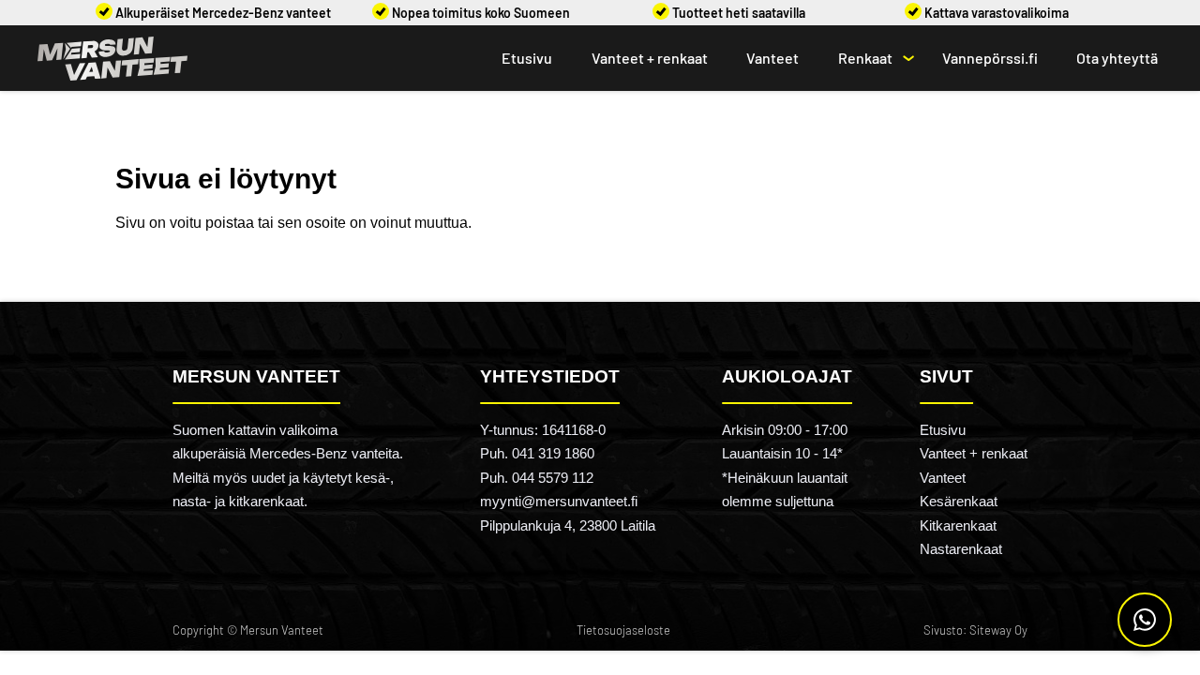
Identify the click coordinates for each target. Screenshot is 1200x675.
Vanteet (772, 58)
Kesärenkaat (959, 501)
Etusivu (527, 58)
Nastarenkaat (961, 549)
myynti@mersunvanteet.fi (559, 501)
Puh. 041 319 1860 (537, 453)
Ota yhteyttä (1117, 58)
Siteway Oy (998, 630)
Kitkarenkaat (958, 525)
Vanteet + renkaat (650, 58)
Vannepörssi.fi (990, 58)
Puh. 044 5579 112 (536, 478)
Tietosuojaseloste (623, 630)
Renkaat (865, 58)
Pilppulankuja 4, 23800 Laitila (567, 525)
